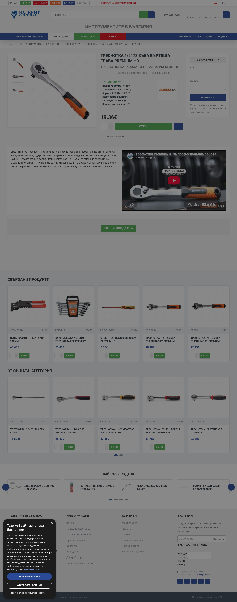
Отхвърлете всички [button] (29, 585)
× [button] (51, 523)
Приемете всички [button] (29, 576)
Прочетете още (32, 569)
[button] (29, 593)
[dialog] (29, 559)
